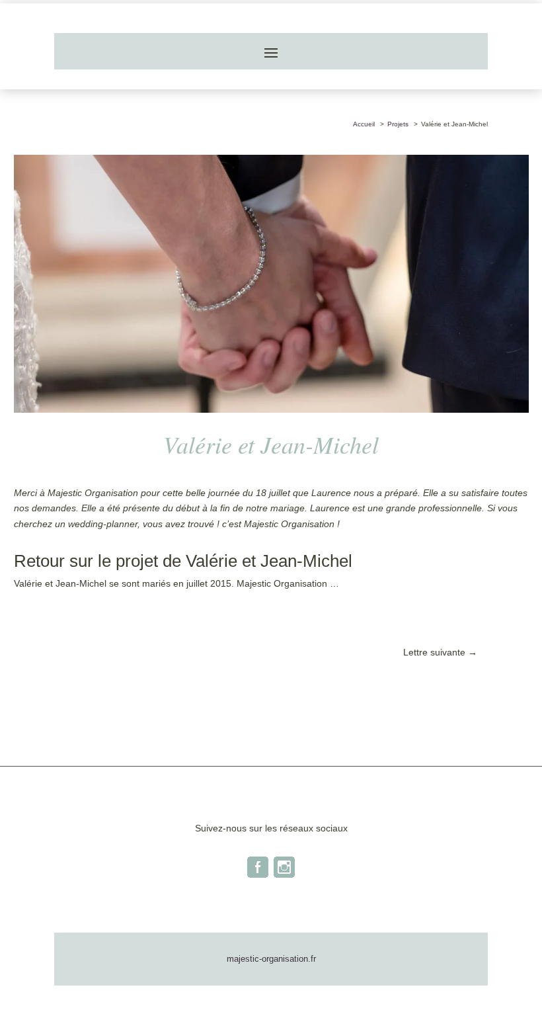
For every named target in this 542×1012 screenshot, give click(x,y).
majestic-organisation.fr (271, 959)
